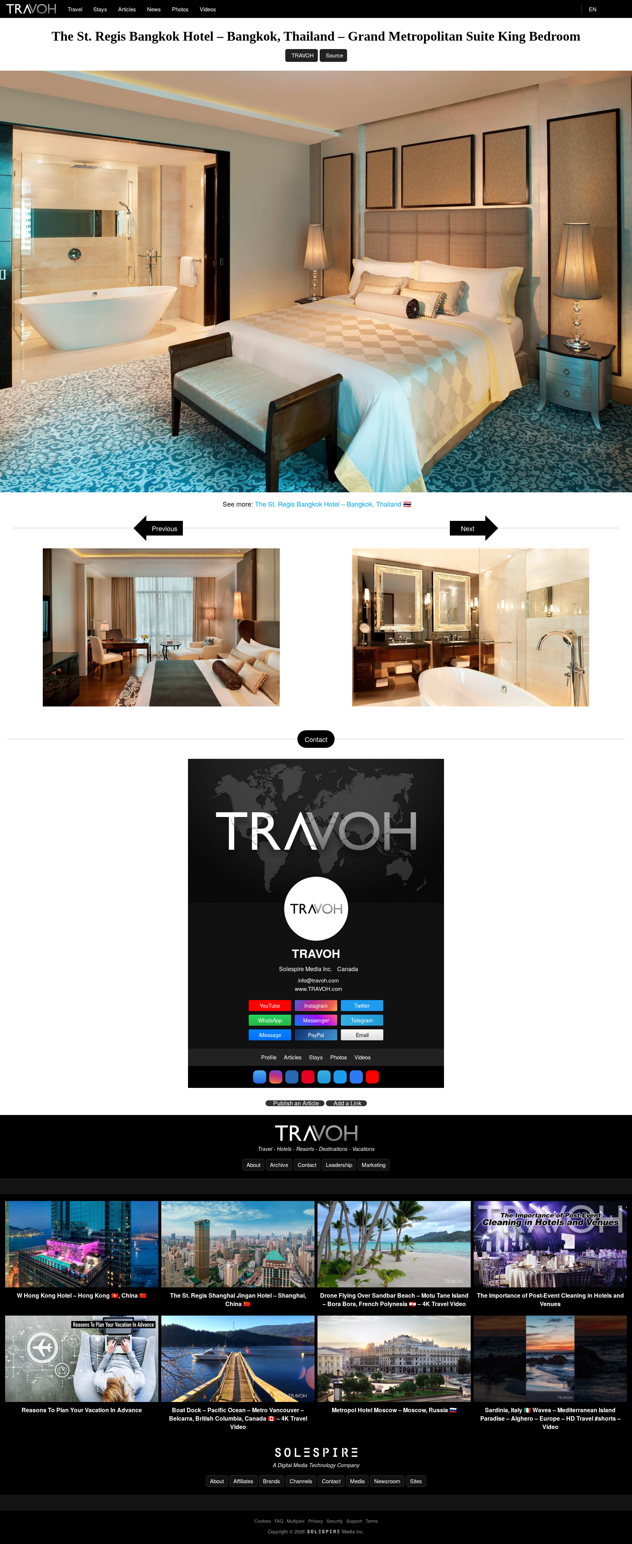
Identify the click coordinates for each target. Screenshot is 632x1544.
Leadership (339, 1164)
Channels (301, 1481)
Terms (372, 1521)
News (154, 9)
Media (357, 1481)
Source (334, 55)
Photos (180, 9)
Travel (75, 9)
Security (335, 1521)
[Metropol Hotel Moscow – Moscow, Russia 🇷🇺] (394, 1399)
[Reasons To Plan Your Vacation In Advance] (81, 1399)
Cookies (263, 1521)
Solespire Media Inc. (305, 969)
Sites (416, 1481)
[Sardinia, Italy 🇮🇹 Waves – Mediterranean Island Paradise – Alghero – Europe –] (550, 1399)
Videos (208, 9)
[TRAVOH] (316, 1133)
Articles (127, 9)
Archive (279, 1164)
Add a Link (347, 1103)
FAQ (279, 1521)
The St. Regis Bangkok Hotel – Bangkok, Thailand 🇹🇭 (333, 503)
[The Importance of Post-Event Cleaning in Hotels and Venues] (550, 1285)
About (253, 1164)
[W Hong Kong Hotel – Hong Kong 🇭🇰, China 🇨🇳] (81, 1285)
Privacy (315, 1521)
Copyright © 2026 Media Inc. (316, 1531)
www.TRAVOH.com (318, 988)
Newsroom (387, 1481)
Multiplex (296, 1521)
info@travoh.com (318, 980)
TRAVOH (302, 55)
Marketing (373, 1164)
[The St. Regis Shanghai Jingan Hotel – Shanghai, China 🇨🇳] (238, 1285)
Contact (307, 1164)
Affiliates (243, 1481)
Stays (100, 9)
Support (354, 1521)
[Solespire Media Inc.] (316, 1452)
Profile (268, 1057)
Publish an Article (296, 1103)
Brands (271, 1481)
